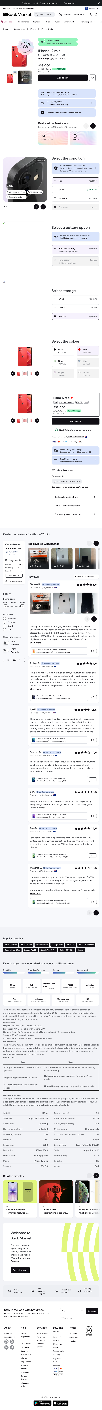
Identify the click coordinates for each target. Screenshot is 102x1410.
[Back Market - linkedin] (6, 1347)
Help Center (26, 1361)
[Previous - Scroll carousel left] (86, 126)
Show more (35, 642)
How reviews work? (15, 581)
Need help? (80, 14)
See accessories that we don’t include (70, 486)
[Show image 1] (4, 206)
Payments (25, 1347)
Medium (72, 1341)
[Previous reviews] (89, 912)
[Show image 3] (31, 373)
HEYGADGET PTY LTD (76, 437)
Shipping (24, 1351)
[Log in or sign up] (90, 14)
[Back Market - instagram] (6, 1341)
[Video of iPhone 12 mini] (25, 77)
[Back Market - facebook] (12, 1347)
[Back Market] (17, 14)
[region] (67, 138)
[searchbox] (46, 14)
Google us (15, 1261)
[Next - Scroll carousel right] (93, 126)
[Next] (37, 373)
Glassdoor (73, 1337)
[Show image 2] (6, 206)
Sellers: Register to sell (25, 1336)
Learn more (68, 470)
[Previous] (13, 373)
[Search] (36, 14)
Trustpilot (73, 1333)
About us (8, 1333)
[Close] (99, 3)
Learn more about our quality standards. (50, 1105)
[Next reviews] (96, 912)
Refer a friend (42, 1333)
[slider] (5, 606)
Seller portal (26, 1343)
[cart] (96, 14)
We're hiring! (9, 1337)
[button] (25, 47)
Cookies (56, 1355)
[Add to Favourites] (92, 78)
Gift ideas (25, 1372)
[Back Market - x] (12, 1341)
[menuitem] (23, 22)
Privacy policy (59, 1351)
